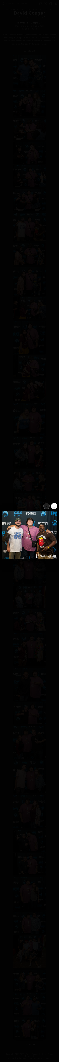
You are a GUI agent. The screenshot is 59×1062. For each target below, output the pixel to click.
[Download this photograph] (54, 506)
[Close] (46, 506)
